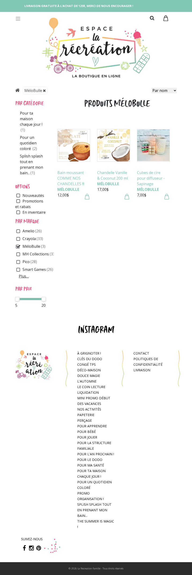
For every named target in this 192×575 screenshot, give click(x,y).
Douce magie (88, 375)
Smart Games (37, 269)
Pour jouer (87, 437)
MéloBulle (33, 90)
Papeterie (85, 415)
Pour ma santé (90, 465)
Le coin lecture (91, 387)
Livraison (141, 370)
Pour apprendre (92, 426)
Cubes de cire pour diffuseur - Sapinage (151, 178)
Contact (141, 353)
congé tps (86, 364)
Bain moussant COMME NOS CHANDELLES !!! (70, 178)
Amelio (32, 230)
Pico (29, 261)
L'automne (86, 381)
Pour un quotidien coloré (28, 143)
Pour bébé (86, 431)
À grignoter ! (89, 353)
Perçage (84, 420)
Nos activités (89, 409)
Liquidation (88, 392)
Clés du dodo (89, 359)
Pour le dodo (89, 459)
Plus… (24, 276)
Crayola (32, 238)
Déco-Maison (89, 370)
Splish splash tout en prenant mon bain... (94, 510)
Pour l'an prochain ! (95, 454)
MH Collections (39, 254)
